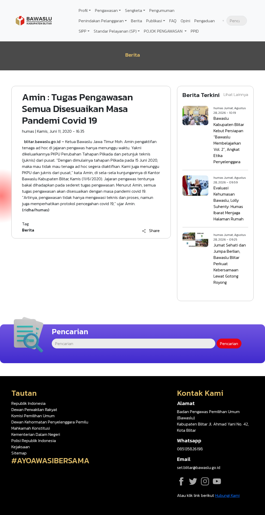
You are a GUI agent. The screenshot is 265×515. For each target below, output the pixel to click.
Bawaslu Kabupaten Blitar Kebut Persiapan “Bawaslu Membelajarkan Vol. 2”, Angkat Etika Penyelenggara (229, 140)
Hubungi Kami (227, 495)
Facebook (181, 481)
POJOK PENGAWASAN (163, 31)
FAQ (172, 21)
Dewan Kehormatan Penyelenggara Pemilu (49, 422)
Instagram (205, 481)
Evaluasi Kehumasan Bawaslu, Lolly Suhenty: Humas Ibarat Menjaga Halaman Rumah (229, 203)
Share (154, 230)
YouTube (217, 481)
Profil (83, 10)
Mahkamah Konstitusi (30, 428)
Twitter (193, 481)
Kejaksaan (20, 447)
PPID (195, 31)
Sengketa (133, 10)
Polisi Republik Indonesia (33, 440)
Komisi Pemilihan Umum (33, 416)
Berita (136, 21)
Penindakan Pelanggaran (101, 21)
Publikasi (154, 21)
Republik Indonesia (28, 403)
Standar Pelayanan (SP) (115, 31)
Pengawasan (106, 10)
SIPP (82, 31)
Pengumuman (161, 10)
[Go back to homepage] (34, 20)
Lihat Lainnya (236, 94)
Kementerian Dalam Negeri (35, 434)
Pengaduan (204, 21)
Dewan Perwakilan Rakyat (34, 409)
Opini (185, 21)
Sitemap (19, 453)
